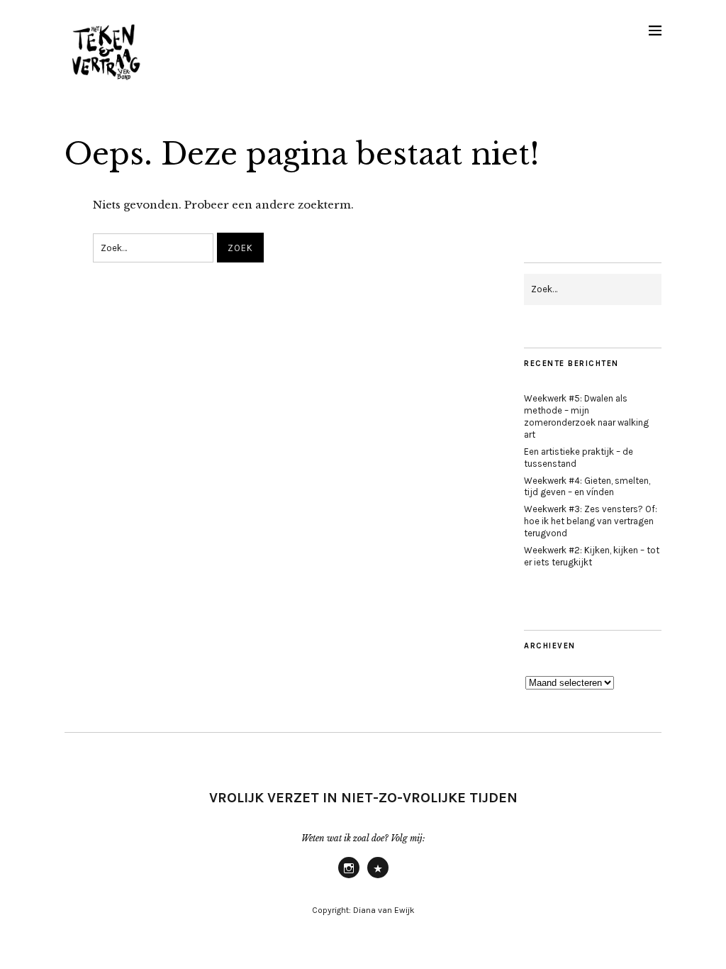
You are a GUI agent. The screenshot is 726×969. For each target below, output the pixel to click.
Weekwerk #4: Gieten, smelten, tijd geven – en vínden (587, 486)
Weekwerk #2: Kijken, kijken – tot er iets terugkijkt (591, 556)
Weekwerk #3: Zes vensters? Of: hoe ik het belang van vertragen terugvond (590, 521)
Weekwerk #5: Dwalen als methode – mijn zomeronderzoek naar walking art (586, 416)
